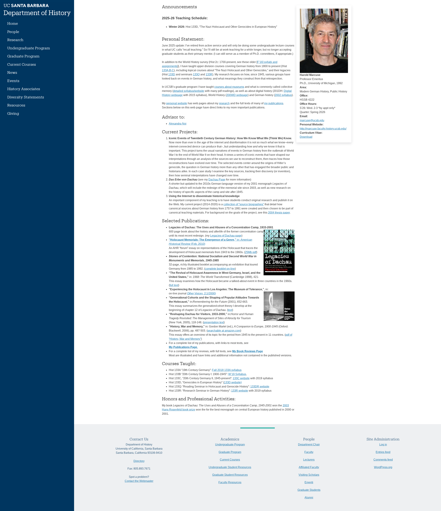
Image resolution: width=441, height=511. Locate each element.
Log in (383, 444)
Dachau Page (216, 179)
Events (13, 80)
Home (12, 23)
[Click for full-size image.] (324, 40)
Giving (13, 113)
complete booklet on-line (220, 268)
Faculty (308, 452)
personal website (176, 103)
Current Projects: (180, 131)
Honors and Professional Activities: (199, 398)
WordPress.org (383, 467)
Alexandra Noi (177, 123)
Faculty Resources (229, 482)
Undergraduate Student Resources (230, 467)
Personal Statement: (183, 38)
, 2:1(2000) (201, 293)
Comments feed (383, 459)
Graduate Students (309, 489)
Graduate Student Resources (230, 474)
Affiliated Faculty (309, 467)
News (12, 72)
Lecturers (309, 459)
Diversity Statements (25, 97)
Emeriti (309, 482)
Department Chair (309, 444)
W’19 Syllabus (237, 374)
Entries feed (383, 452)
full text (174, 285)
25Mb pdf (250, 252)
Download (306, 136)
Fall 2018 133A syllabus (227, 370)
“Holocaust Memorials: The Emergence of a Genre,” (202, 239)
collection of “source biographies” (243, 204)
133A (165, 70)
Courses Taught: (179, 363)
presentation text (214, 322)
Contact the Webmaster (139, 481)
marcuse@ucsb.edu (312, 120)
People (13, 31)
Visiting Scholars (309, 474)
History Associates (23, 89)
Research (15, 40)
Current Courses (21, 64)
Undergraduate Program (28, 48)
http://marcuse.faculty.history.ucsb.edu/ (323, 128)
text (230, 309)
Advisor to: (173, 116)
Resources (16, 105)
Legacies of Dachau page (226, 235)
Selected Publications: (185, 220)
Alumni (309, 497)
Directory (139, 461)
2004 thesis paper (279, 212)
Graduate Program (23, 56)
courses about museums (229, 86)
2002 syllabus (283, 95)
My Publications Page (183, 347)
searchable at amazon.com (223, 330)
